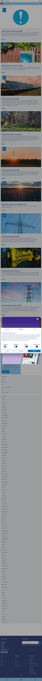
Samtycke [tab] (7, 329)
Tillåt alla (34, 350)
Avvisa (7, 350)
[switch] (15, 346)
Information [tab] (21, 329)
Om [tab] (34, 329)
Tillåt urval (21, 350)
